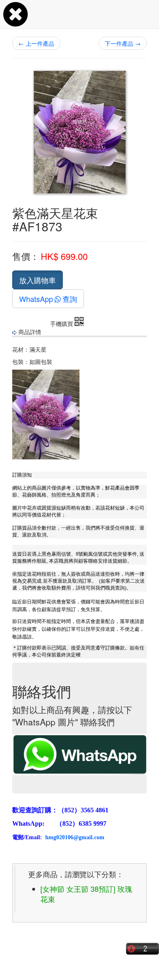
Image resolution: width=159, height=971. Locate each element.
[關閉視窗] (15, 22)
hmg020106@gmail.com (74, 837)
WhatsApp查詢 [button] (48, 298)
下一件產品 (123, 43)
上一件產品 (36, 43)
